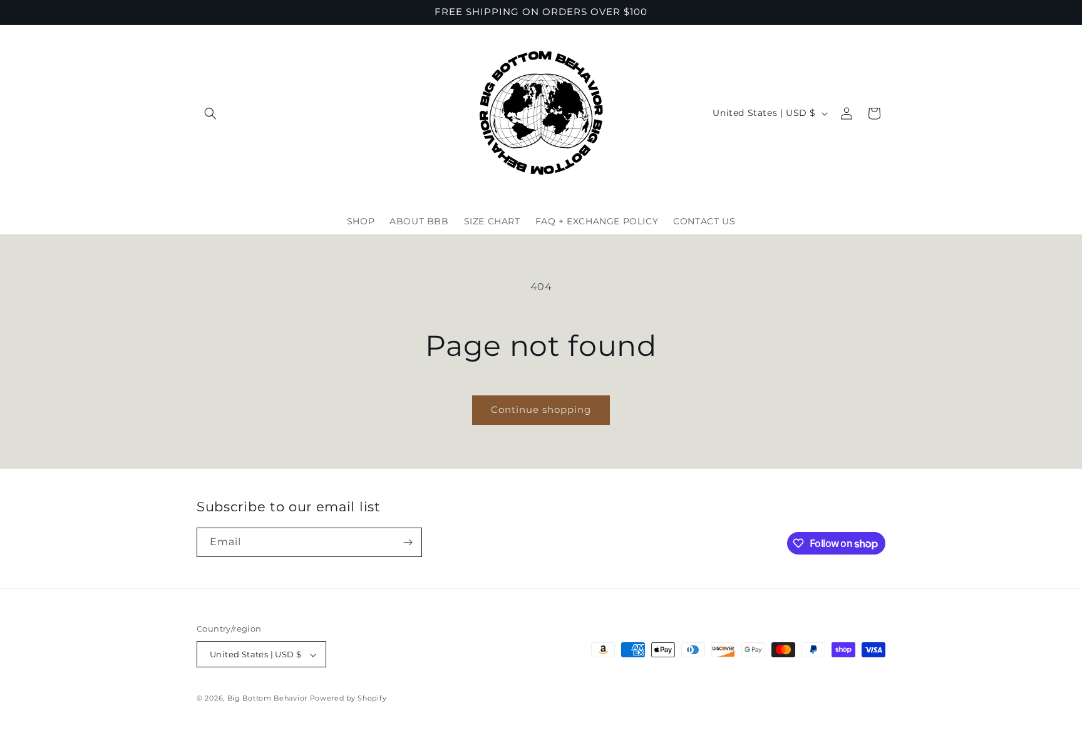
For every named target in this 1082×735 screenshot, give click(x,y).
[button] (210, 113)
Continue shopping (541, 409)
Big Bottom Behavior (267, 698)
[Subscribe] (407, 542)
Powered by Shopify (348, 698)
